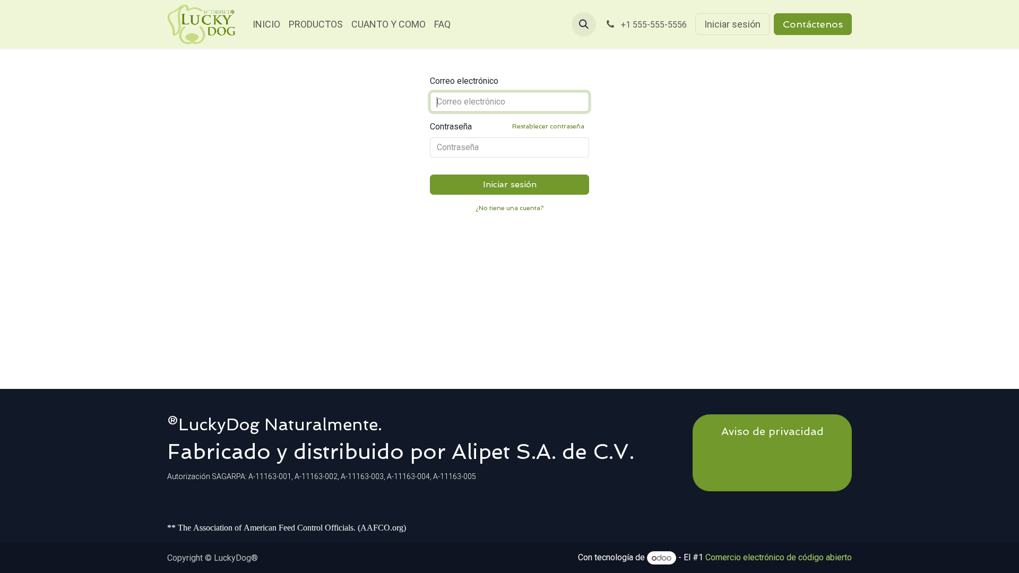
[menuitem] (266, 24)
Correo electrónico (464, 81)
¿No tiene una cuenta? (509, 208)
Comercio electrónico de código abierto (778, 558)
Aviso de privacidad (772, 431)
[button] (584, 24)
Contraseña (507, 126)
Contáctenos (813, 24)
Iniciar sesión (732, 24)
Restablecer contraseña (548, 126)
